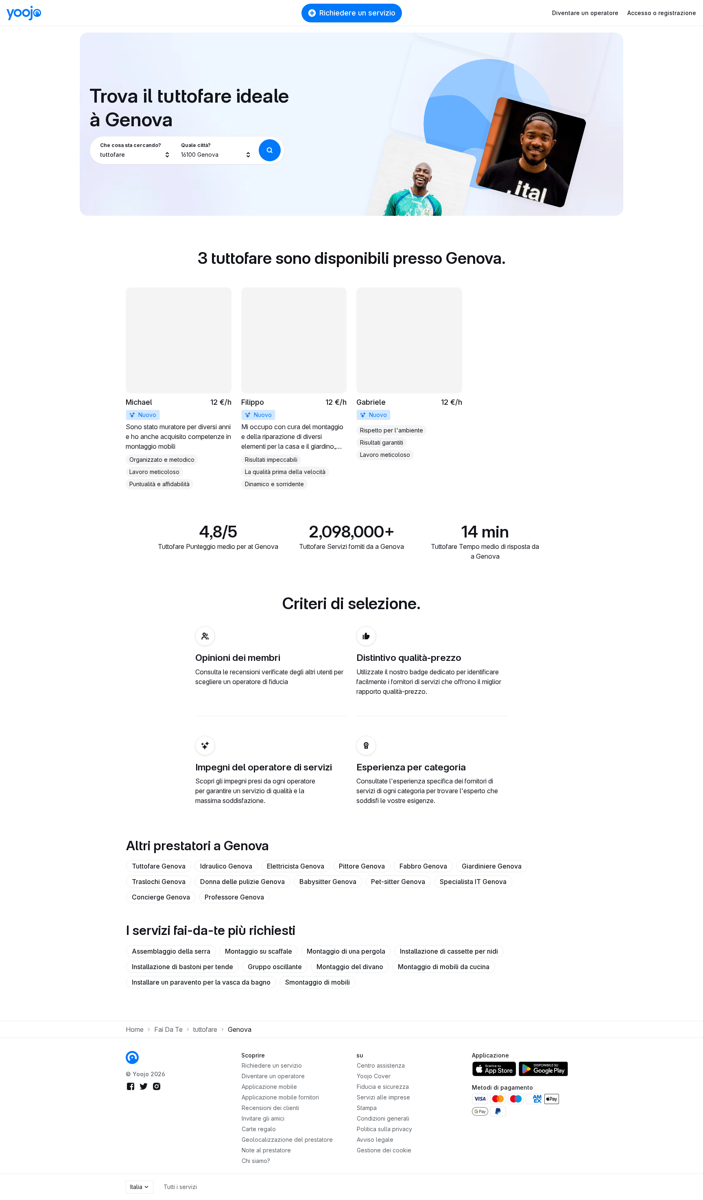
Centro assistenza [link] (381, 1065)
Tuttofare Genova (159, 866)
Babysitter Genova (327, 882)
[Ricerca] (269, 150)
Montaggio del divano (350, 967)
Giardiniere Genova (492, 866)
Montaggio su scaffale (258, 951)
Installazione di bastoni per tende (182, 967)
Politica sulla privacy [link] (384, 1128)
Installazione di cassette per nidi (449, 951)
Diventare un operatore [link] (273, 1076)
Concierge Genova (161, 897)
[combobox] (135, 150)
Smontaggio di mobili (317, 982)
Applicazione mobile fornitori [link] (280, 1097)
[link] (178, 388)
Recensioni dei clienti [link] (270, 1107)
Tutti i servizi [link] (180, 1186)
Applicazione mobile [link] (269, 1086)
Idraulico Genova (226, 866)
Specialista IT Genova (473, 882)
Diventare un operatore (585, 12)
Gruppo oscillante (275, 967)
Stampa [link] (367, 1107)
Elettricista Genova (295, 866)
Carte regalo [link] (259, 1128)
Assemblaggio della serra (171, 951)
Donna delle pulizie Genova (242, 882)
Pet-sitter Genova (398, 882)
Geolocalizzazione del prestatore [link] (287, 1139)
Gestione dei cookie (384, 1150)
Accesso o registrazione (661, 12)
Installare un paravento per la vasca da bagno (201, 982)
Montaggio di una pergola (346, 951)
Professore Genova (234, 897)
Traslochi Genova (159, 882)
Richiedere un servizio (357, 13)
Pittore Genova (362, 866)
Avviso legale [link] (375, 1139)
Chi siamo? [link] (256, 1160)
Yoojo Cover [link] (374, 1076)
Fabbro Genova (423, 866)
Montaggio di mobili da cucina (443, 967)
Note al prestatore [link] (266, 1150)
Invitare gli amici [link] (263, 1118)
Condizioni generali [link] (383, 1118)
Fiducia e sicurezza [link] (383, 1086)
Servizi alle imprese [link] (383, 1097)
